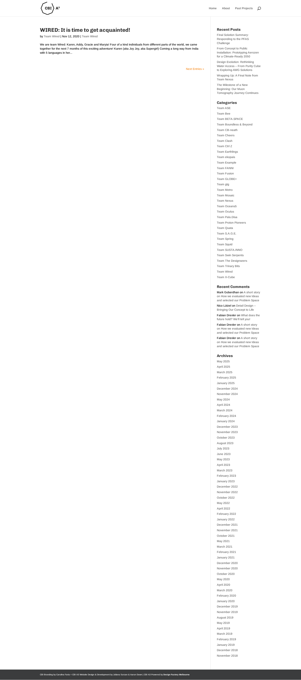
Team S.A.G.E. (226, 233)
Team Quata (225, 228)
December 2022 (227, 486)
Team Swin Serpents (230, 255)
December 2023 (227, 426)
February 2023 (226, 475)
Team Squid (224, 244)
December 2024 (227, 388)
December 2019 (227, 606)
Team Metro (225, 189)
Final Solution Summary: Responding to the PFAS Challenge (233, 38)
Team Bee (223, 113)
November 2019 (227, 612)
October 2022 (226, 497)
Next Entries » (195, 69)
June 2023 (224, 454)
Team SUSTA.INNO (229, 249)
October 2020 (226, 573)
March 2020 (224, 590)
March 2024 (224, 410)
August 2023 (225, 443)
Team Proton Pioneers (231, 222)
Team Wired (52, 36)
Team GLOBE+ (227, 179)
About (226, 8)
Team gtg (223, 184)
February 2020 (226, 595)
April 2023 (223, 464)
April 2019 (223, 628)
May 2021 (223, 541)
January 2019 (226, 644)
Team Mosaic (225, 195)
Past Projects (244, 8)
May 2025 (223, 361)
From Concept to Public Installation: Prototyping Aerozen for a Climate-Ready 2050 (238, 52)
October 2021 (226, 535)
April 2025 (223, 366)
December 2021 (227, 524)
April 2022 (223, 508)
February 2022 (226, 513)
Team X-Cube (226, 277)
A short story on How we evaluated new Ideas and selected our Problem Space (238, 296)
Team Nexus (225, 200)
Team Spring (225, 238)
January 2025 (226, 383)
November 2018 (227, 655)
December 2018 (227, 650)
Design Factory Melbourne (176, 674)
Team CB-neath (227, 130)
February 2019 (226, 639)
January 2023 (226, 481)
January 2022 (226, 519)
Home (213, 8)
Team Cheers (225, 135)
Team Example (226, 162)
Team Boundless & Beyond (234, 124)
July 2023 (223, 448)
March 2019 (224, 633)
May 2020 (223, 579)
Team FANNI (225, 168)
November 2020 (227, 568)
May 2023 (223, 459)
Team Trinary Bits (228, 266)
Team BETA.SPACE (230, 119)
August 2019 (225, 617)
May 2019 (223, 622)
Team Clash (224, 140)
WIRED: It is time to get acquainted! (85, 30)
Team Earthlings (227, 151)
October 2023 (226, 437)
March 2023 (224, 470)
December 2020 (227, 563)
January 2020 (226, 601)
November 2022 (227, 492)
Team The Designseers (232, 260)
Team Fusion (225, 173)
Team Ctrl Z (224, 146)
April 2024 (223, 404)
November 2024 (227, 394)
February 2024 (226, 415)
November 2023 (227, 432)
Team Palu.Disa (227, 217)
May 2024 (223, 399)
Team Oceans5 (227, 206)
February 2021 (226, 552)
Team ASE (224, 108)
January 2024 (226, 421)
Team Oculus (225, 211)
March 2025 (224, 372)
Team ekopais (226, 157)
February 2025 (226, 377)
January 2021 (226, 557)
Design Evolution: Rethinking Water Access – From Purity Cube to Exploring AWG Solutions (239, 66)
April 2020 (223, 584)
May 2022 (223, 503)
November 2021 (227, 530)
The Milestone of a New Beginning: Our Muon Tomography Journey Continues (237, 88)
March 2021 (224, 546)
